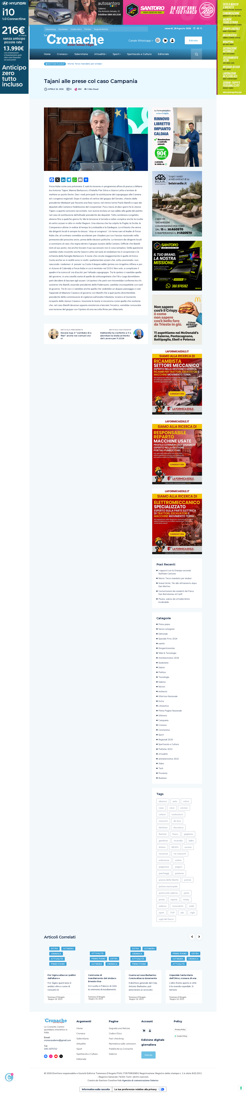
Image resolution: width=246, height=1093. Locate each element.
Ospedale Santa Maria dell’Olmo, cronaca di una (182, 977)
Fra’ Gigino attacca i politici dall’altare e (62, 977)
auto (175, 801)
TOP (172, 912)
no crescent (180, 853)
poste (162, 899)
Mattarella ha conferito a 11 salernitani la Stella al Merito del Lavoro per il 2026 (115, 335)
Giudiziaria (163, 662)
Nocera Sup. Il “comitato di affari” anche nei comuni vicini (76, 335)
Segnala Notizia (101, 29)
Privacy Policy (180, 1030)
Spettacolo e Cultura (139, 54)
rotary (186, 899)
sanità (161, 643)
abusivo (163, 801)
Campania (163, 720)
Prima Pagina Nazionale (170, 710)
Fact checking (116, 1038)
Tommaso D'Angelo (56, 997)
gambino (163, 840)
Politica (162, 672)
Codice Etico (115, 1033)
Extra (161, 701)
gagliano (188, 834)
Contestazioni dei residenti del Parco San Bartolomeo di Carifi (176, 593)
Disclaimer (63, 29)
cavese (184, 807)
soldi (191, 906)
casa (161, 807)
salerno (162, 906)
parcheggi (164, 873)
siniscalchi (177, 906)
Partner (87, 29)
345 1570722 (50, 1048)
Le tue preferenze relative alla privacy (135, 1089)
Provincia (162, 773)
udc (182, 912)
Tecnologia (163, 677)
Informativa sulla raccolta (96, 1089)
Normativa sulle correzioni (122, 1043)
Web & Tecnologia (167, 653)
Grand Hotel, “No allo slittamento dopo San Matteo (94, 63)
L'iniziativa (163, 705)
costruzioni (177, 814)
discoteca (178, 827)
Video (161, 763)
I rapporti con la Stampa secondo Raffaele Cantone (174, 572)
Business (162, 778)
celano (162, 814)
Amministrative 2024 (168, 658)
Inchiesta (162, 691)
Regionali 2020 (165, 739)
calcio (186, 801)
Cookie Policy (182, 1036)
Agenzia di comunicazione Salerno (140, 1080)
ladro (191, 840)
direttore (163, 827)
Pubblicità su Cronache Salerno (121, 1051)
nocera (187, 847)
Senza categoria (166, 629)
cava (171, 807)
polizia (187, 879)
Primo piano (164, 624)
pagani (178, 866)
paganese (164, 866)
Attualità (99, 54)
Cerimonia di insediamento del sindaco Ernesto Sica (102, 978)
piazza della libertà (168, 879)
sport (161, 912)
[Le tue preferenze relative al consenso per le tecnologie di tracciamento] (241, 1088)
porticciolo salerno (168, 892)
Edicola (148, 1055)
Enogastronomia (166, 648)
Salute (161, 667)
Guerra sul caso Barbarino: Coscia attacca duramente (143, 977)
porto (186, 892)
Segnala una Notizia (119, 1028)
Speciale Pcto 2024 (167, 638)
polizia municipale (168, 886)
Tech (160, 768)
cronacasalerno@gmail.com (57, 1040)
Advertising (50, 29)
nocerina (163, 853)
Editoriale (163, 54)
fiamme (163, 834)
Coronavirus (164, 730)
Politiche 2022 (165, 749)
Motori (161, 686)
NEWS (175, 847)
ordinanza (164, 860)
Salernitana (81, 54)
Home (47, 54)
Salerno (162, 682)
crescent (163, 820)
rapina (174, 899)
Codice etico (76, 29)
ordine (178, 860)
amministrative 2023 (168, 758)
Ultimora (162, 715)
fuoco (175, 834)
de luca (177, 820)
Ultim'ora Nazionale (168, 696)
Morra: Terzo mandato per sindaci (174, 578)
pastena (179, 873)
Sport (116, 54)
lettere (162, 847)
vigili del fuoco (166, 919)
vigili (192, 912)
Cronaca (62, 54)
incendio (178, 840)
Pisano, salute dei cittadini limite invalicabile (174, 600)
